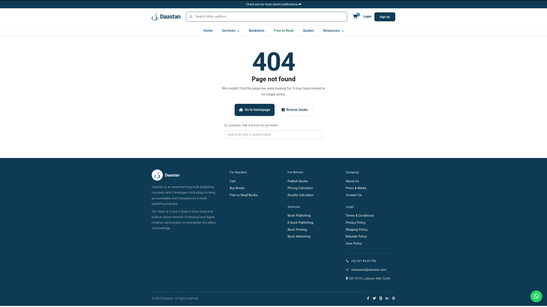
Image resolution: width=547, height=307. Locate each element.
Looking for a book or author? (252, 125)
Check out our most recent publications (272, 4)
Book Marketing (299, 236)
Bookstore (257, 31)
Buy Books (237, 188)
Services (229, 31)
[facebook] (368, 298)
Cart (233, 181)
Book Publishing (299, 215)
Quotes (308, 31)
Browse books (297, 110)
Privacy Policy (356, 222)
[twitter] (374, 298)
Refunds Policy (356, 236)
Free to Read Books (244, 195)
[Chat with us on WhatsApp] (536, 296)
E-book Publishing (300, 222)
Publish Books (298, 181)
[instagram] (380, 298)
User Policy (354, 243)
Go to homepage (257, 110)
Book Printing (297, 230)
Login (367, 16)
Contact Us (354, 195)
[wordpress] (393, 298)
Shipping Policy (357, 230)
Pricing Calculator (300, 188)
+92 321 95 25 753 (363, 261)
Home (208, 31)
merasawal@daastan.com (368, 269)
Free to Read (284, 31)
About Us (352, 181)
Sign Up (385, 17)
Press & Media (356, 188)
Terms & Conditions (360, 215)
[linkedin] (386, 298)
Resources (331, 31)
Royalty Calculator (301, 195)
